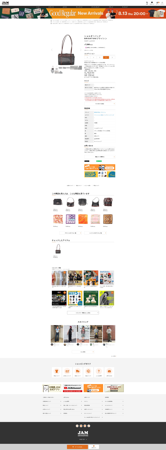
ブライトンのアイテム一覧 (70, 233)
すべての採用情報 (108, 401)
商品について (96, 185)
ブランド (111, 7)
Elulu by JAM (55, 23)
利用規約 (65, 413)
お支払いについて (46, 409)
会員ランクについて (88, 409)
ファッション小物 (63, 20)
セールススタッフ (108, 405)
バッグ (69, 20)
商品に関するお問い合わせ (69, 409)
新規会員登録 (87, 405)
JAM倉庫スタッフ (108, 409)
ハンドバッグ (74, 20)
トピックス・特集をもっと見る (83, 312)
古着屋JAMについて (47, 401)
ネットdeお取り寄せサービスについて (92, 417)
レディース (51, 7)
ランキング (124, 7)
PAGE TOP (82, 439)
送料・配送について (47, 413)
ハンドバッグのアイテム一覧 (95, 233)
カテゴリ (65, 7)
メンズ (37, 7)
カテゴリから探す (56, 20)
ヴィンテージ (79, 7)
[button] (51, 50)
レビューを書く (87, 185)
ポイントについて (88, 413)
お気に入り (152, 4)
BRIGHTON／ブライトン (66, 21)
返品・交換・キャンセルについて (70, 405)
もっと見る (113, 356)
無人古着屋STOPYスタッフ (110, 413)
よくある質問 (66, 401)
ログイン (86, 401)
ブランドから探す (56, 21)
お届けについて (70, 185)
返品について (79, 185)
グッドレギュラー (95, 7)
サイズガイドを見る (100, 103)
